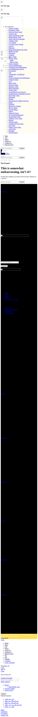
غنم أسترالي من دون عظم (13, 705)
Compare (7, 661)
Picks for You (9, 690)
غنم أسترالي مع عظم (11, 701)
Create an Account (6, 678)
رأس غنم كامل (9, 699)
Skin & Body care (14, 687)
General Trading (10, 688)
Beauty (7, 685)
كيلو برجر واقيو (9, 706)
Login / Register (10, 662)
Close (2, 640)
